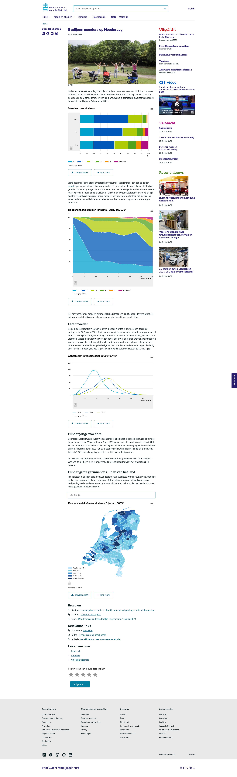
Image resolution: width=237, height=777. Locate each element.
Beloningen (86, 734)
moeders (72, 186)
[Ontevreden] (77, 674)
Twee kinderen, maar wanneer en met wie (100, 639)
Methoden (46, 741)
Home (45, 24)
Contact (123, 714)
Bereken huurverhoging (52, 718)
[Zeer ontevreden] (71, 674)
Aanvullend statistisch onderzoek (56, 730)
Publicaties (46, 737)
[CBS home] (55, 7)
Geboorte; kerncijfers (91, 615)
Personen (85, 726)
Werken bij (124, 730)
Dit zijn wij (124, 722)
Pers (122, 718)
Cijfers (45, 17)
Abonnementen (166, 737)
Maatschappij (99, 17)
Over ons (123, 17)
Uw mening (234, 380)
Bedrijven (85, 714)
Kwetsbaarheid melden (169, 730)
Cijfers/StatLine (48, 714)
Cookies (162, 722)
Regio (113, 17)
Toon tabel (105, 173)
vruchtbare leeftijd (80, 660)
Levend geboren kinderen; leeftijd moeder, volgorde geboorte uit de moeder (117, 610)
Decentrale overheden (90, 722)
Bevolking (88, 631)
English (191, 9)
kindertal (75, 651)
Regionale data (48, 734)
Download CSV (81, 173)
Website (162, 714)
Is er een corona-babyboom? (92, 635)
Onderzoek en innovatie (130, 726)
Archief (162, 734)
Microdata (46, 726)
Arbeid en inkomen (63, 17)
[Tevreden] (89, 674)
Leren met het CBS (128, 734)
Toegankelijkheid (166, 726)
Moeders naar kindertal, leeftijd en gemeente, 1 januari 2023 (107, 619)
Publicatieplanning (167, 754)
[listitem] (43, 33)
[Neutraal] (83, 674)
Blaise (44, 745)
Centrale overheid (88, 718)
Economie (82, 17)
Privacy (84, 730)
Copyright (163, 718)
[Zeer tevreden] (95, 674)
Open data (46, 722)
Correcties (124, 737)
